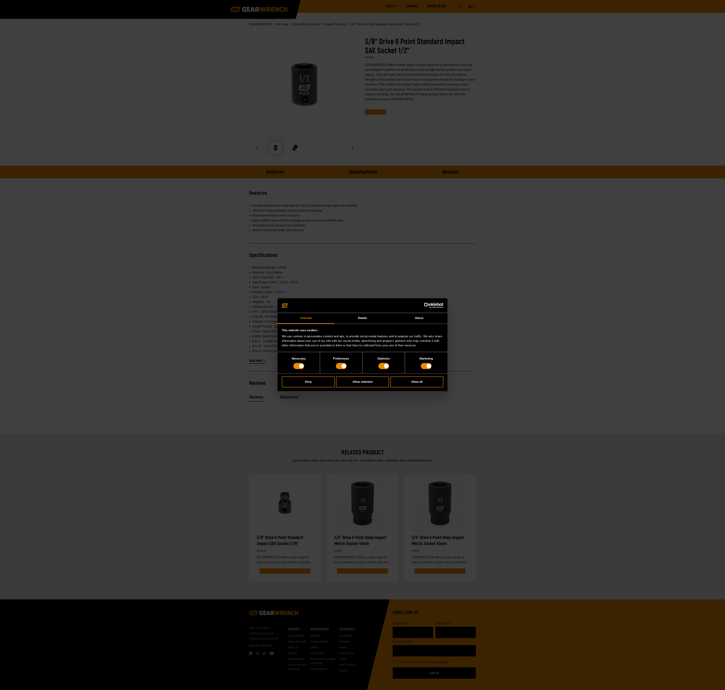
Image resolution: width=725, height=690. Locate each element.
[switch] (341, 366)
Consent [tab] (306, 318)
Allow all (417, 381)
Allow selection (362, 381)
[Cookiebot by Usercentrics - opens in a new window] (426, 305)
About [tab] (419, 318)
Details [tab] (362, 318)
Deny (308, 381)
